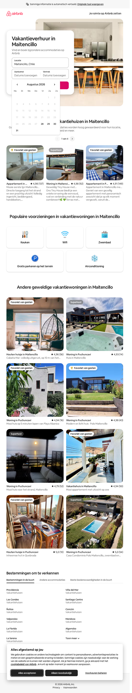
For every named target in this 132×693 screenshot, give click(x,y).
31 (17, 130)
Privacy (56, 687)
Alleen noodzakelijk (61, 673)
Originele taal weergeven (90, 4)
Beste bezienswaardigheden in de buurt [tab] (91, 579)
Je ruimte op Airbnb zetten (105, 13)
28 (42, 123)
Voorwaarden (70, 687)
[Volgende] (72, 138)
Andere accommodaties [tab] (52, 579)
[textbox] (26, 75)
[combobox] (40, 64)
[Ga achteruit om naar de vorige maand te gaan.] (17, 85)
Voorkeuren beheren (96, 673)
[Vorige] (57, 138)
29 (48, 123)
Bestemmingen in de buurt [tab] (20, 579)
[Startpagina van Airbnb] (14, 13)
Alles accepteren (27, 673)
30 (54, 123)
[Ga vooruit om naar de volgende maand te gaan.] (54, 85)
